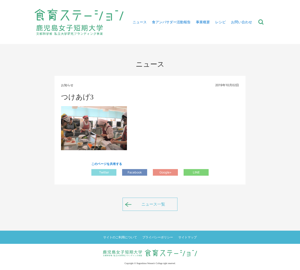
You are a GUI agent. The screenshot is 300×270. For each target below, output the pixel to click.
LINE (196, 172)
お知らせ (67, 85)
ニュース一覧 (153, 204)
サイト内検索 (261, 22)
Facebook (135, 172)
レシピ (220, 22)
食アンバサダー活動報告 (171, 22)
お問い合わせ (241, 22)
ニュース (140, 22)
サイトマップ (187, 237)
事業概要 (203, 22)
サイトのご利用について (120, 237)
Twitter (104, 172)
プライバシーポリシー (157, 237)
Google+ (165, 172)
